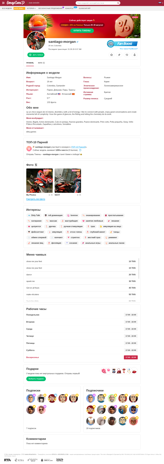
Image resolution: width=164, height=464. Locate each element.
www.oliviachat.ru (30, 454)
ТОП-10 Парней (78, 147)
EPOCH (54, 454)
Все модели (7, 8)
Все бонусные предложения (50, 8)
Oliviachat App (84, 8)
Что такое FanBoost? (129, 49)
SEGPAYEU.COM (63, 454)
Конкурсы (69, 8)
